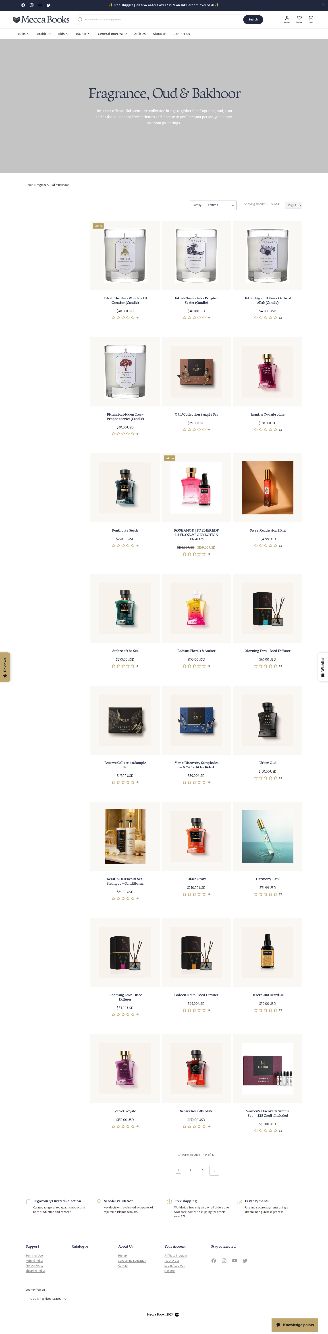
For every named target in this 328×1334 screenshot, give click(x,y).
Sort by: (197, 205)
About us (159, 34)
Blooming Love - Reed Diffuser (125, 997)
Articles (140, 34)
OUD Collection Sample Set (196, 414)
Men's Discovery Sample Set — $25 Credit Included (196, 765)
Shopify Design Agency (177, 1315)
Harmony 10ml (268, 879)
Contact (123, 1265)
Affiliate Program (175, 1255)
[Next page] (214, 1171)
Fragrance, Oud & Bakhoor (52, 185)
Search (253, 19)
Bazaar (81, 34)
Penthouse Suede (125, 531)
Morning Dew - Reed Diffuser (267, 651)
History (122, 1255)
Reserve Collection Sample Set (125, 765)
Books (21, 34)
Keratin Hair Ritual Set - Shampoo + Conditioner (125, 881)
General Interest (110, 34)
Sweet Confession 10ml (268, 531)
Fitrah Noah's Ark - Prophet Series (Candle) (196, 300)
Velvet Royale (125, 1111)
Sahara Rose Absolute (196, 1111)
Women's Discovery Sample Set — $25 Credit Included (267, 1113)
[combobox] (163, 19)
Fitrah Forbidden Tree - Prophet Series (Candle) (125, 416)
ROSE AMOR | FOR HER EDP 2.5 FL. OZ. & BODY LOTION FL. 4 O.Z (196, 535)
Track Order (171, 1261)
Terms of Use (34, 1255)
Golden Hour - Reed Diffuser (196, 995)
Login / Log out (174, 1265)
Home (29, 185)
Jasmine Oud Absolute (267, 414)
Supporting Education (132, 1261)
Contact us (182, 34)
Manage (169, 1271)
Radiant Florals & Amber (196, 651)
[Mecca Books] (41, 19)
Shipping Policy (35, 1271)
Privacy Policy (34, 1265)
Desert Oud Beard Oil (267, 995)
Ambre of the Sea (125, 651)
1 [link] (178, 1170)
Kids (61, 34)
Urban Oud (267, 763)
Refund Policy (34, 1261)
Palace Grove (196, 879)
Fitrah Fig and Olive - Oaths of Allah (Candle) (268, 300)
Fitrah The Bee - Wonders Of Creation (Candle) (125, 300)
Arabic (42, 34)
